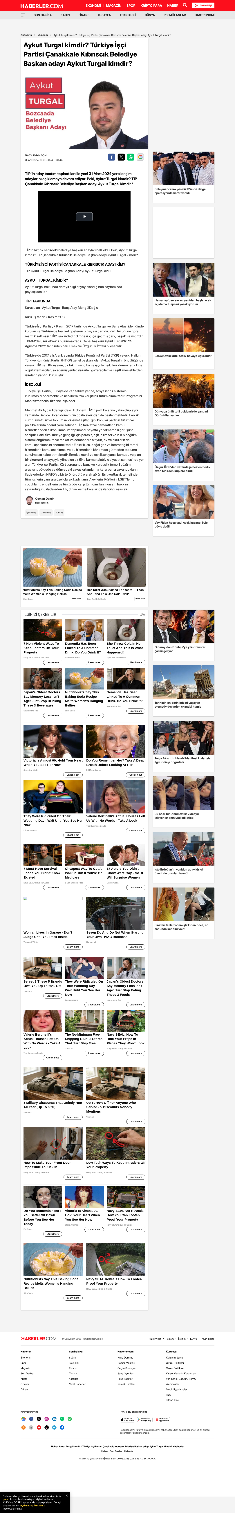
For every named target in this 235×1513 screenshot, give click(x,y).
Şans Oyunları (125, 1373)
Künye (193, 1338)
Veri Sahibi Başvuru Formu (181, 1378)
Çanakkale (46, 512)
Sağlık (72, 1357)
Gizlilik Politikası (175, 1362)
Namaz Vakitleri (126, 1362)
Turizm (73, 1373)
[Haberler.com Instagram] (47, 1419)
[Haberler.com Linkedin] (54, 1419)
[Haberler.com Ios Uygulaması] (127, 1420)
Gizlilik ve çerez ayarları (91, 1458)
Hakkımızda (155, 1338)
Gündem (43, 34)
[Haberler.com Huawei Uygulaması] (162, 1420)
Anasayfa (26, 34)
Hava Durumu (125, 1357)
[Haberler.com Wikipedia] (31, 1428)
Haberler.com (125, 1351)
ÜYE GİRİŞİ (206, 5)
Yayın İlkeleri (207, 1338)
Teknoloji (74, 1362)
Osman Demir (44, 498)
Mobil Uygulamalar (176, 1389)
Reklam (170, 1338)
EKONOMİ (93, 5)
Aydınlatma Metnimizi (32, 1505)
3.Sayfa (25, 1384)
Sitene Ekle (172, 1399)
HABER (172, 5)
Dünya (24, 1389)
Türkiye (59, 512)
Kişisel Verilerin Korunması (181, 1373)
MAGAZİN (113, 5)
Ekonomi (25, 1357)
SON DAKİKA (43, 15)
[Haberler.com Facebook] (31, 1419)
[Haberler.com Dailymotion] (62, 1428)
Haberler (26, 1351)
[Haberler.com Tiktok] (47, 1428)
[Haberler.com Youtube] (39, 1428)
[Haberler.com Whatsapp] (62, 1419)
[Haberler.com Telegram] (54, 1428)
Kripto (24, 1378)
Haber (104, 1451)
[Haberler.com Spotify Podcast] (70, 1419)
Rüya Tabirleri (125, 1378)
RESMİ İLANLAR (175, 15)
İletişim (182, 1338)
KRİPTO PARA (151, 5)
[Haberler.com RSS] (23, 1428)
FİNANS (84, 15)
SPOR (130, 5)
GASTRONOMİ (204, 15)
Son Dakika (27, 1373)
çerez (6, 1499)
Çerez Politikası (175, 1368)
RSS (168, 1394)
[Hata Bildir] (110, 1458)
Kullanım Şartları (175, 1357)
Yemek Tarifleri (126, 1384)
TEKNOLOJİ (128, 15)
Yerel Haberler (77, 1384)
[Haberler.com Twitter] (39, 1419)
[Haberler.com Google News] (23, 1419)
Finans (73, 1368)
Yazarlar (73, 1378)
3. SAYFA (104, 15)
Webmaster (172, 1384)
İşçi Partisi (31, 512)
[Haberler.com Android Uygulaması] (145, 1420)
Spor (23, 1362)
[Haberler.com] (39, 1339)
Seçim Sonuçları (127, 1368)
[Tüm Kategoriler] (23, 15)
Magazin (25, 1368)
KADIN (65, 15)
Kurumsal (171, 1351)
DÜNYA (150, 15)
